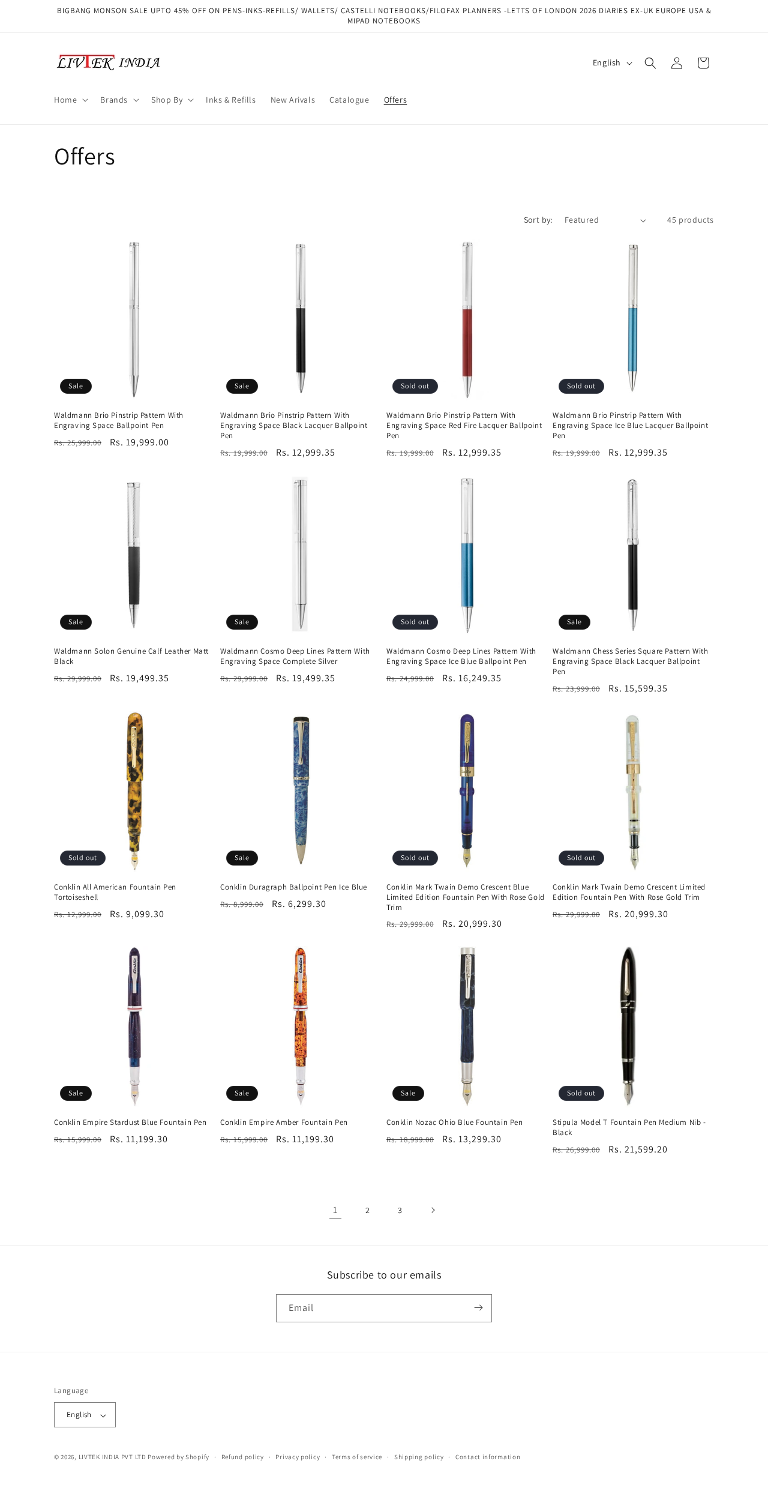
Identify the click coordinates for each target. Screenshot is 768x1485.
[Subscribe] (478, 1308)
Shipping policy (419, 1457)
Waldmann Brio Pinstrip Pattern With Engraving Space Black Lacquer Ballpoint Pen (293, 426)
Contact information (487, 1457)
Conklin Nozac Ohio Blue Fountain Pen (454, 1122)
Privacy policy (297, 1457)
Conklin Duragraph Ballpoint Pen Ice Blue (293, 887)
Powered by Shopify (178, 1457)
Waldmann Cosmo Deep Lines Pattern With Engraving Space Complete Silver (295, 656)
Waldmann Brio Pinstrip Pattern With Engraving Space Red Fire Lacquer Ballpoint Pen (464, 426)
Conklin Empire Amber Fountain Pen (284, 1122)
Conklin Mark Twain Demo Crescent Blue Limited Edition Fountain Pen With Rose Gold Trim (465, 897)
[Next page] (432, 1210)
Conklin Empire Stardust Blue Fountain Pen (130, 1122)
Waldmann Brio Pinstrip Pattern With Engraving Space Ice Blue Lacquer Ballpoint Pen (630, 426)
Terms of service (357, 1457)
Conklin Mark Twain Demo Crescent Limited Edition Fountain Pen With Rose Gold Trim (629, 892)
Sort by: (538, 219)
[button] (70, 99)
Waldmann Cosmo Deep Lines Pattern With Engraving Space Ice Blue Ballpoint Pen (461, 656)
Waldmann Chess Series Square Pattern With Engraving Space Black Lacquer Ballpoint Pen (631, 661)
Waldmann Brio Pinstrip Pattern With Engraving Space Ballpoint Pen (119, 420)
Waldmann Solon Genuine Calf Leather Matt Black (131, 656)
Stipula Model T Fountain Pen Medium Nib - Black (629, 1127)
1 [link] (335, 1209)
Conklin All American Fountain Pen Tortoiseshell (115, 892)
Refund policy (242, 1457)
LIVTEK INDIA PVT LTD (112, 1457)
